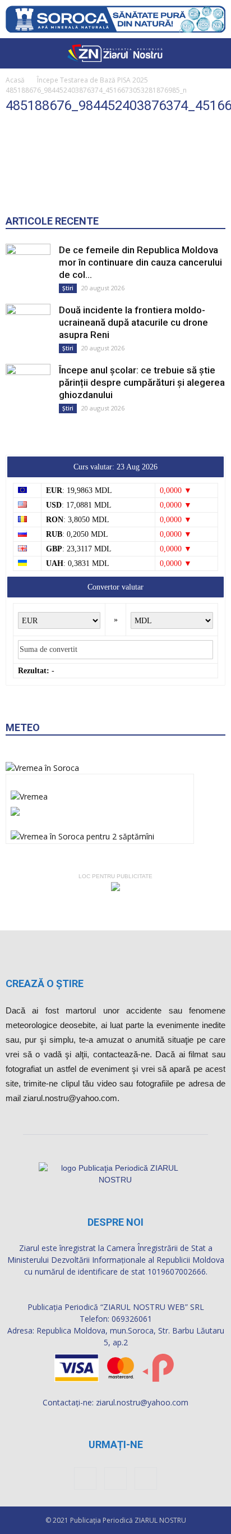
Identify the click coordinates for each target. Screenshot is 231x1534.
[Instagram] (115, 1478)
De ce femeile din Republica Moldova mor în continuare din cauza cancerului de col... (140, 262)
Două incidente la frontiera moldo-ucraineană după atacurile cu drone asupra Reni (133, 322)
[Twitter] (146, 1478)
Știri (67, 288)
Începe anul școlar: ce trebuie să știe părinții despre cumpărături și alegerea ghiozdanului (142, 382)
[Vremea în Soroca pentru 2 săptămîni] (82, 833)
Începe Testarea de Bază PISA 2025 (92, 80)
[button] (215, 53)
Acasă (15, 80)
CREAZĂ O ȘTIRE (45, 983)
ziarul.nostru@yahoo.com (142, 1402)
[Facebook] (85, 1478)
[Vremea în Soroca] (42, 768)
